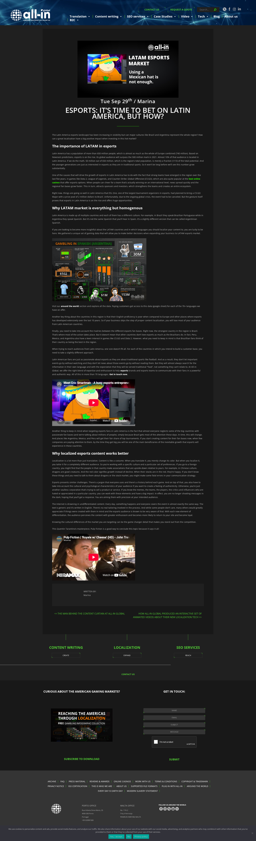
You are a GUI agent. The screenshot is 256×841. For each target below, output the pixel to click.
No (128, 836)
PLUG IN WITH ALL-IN (172, 786)
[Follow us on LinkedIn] (239, 9)
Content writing (106, 16)
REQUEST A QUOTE (181, 9)
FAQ (62, 781)
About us (231, 16)
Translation (78, 16)
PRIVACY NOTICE (56, 786)
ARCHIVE (52, 781)
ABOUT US (121, 786)
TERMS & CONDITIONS (166, 781)
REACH (188, 655)
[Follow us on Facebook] (229, 9)
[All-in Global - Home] (30, 15)
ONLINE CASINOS (122, 781)
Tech (201, 16)
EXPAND (127, 655)
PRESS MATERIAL (77, 781)
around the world (70, 306)
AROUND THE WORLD (197, 786)
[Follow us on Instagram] (234, 9)
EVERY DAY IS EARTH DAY (110, 790)
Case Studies (163, 16)
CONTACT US (151, 9)
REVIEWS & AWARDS (99, 781)
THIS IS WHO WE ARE (102, 786)
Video (185, 16)
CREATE (66, 655)
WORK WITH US (143, 781)
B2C (72, 20)
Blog (216, 16)
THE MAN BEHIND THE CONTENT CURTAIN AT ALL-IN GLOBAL (91, 613)
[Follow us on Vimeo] (173, 809)
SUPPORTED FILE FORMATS (144, 786)
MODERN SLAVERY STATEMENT (142, 790)
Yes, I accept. (116, 836)
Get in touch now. (118, 374)
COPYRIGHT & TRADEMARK (194, 781)
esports (124, 370)
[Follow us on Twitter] (224, 9)
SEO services (136, 16)
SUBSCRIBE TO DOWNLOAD (81, 759)
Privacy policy (141, 836)
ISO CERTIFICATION (77, 786)
